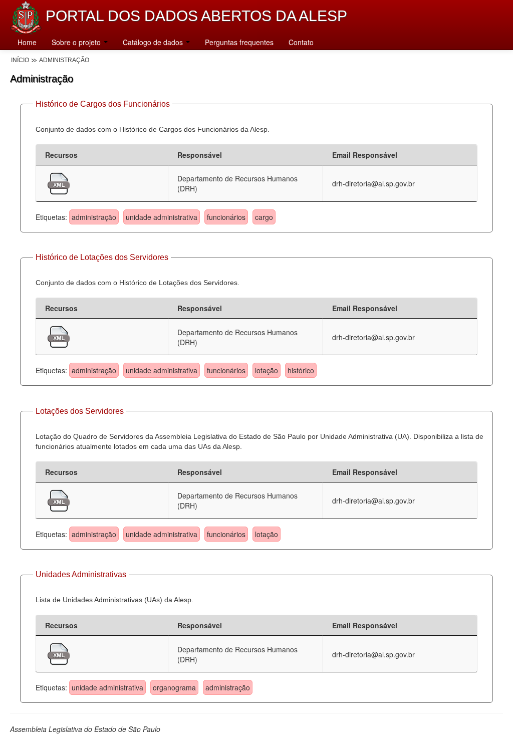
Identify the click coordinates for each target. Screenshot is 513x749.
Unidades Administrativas (81, 574)
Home (27, 42)
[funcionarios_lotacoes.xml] (59, 336)
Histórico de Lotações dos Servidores (102, 257)
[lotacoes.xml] (59, 499)
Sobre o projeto (77, 42)
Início (20, 60)
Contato (301, 42)
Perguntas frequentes (239, 42)
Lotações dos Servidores (80, 411)
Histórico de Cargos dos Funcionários (103, 104)
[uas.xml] (59, 653)
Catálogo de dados (154, 42)
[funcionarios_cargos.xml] (59, 182)
